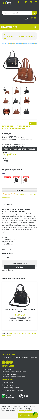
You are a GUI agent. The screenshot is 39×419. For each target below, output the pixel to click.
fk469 (4, 336)
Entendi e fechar (29, 415)
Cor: (3, 174)
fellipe (16, 333)
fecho (34, 333)
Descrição (8, 205)
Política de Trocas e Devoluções (13, 377)
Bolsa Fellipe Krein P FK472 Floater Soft (20, 310)
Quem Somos (7, 369)
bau (25, 333)
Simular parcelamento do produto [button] (20, 149)
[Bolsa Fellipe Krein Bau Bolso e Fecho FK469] (19, 67)
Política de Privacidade (10, 374)
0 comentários (21, 194)
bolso (29, 333)
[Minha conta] (19, 2)
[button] (31, 2)
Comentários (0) (7, 255)
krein (21, 333)
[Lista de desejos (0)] (26, 2)
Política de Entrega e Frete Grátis (14, 372)
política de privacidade (25, 411)
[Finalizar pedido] (36, 2)
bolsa (11, 333)
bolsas (9, 336)
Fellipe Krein (9, 154)
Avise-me (19, 190)
